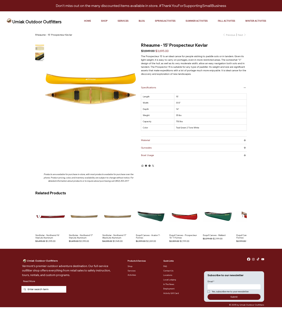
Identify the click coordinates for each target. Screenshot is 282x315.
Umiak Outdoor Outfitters (37, 21)
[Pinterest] (149, 165)
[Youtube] (262, 259)
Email (211, 281)
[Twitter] (153, 165)
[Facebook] (146, 165)
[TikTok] (258, 259)
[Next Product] (242, 216)
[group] (141, 222)
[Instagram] (253, 259)
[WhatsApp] (142, 165)
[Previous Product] (39, 216)
